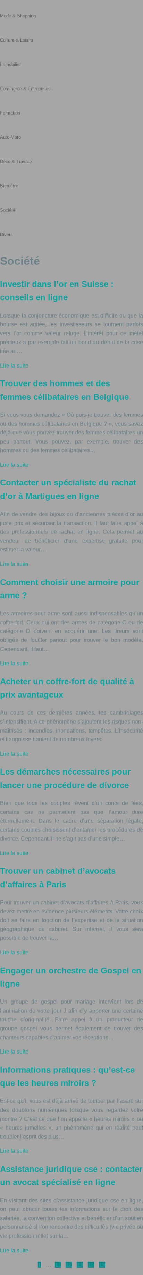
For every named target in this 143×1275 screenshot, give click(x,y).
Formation (10, 113)
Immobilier (10, 64)
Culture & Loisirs (16, 40)
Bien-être (9, 185)
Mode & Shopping (18, 15)
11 (58, 1265)
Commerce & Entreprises (25, 88)
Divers (6, 234)
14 (91, 1265)
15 (102, 1265)
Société (7, 210)
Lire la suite (14, 366)
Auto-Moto (10, 137)
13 (80, 1265)
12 (69, 1265)
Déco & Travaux (16, 161)
